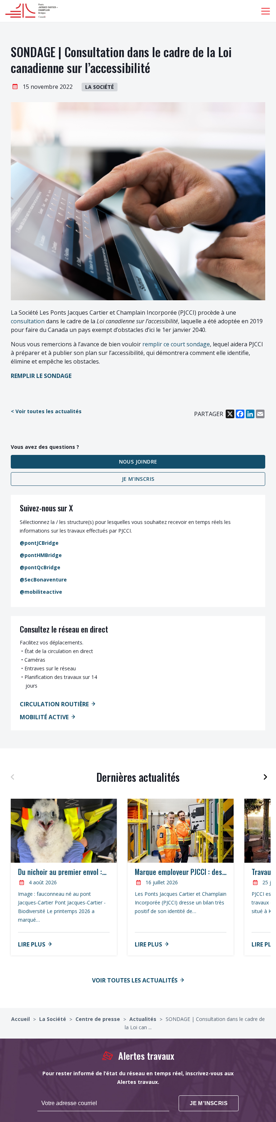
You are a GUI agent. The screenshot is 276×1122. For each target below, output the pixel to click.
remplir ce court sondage (176, 344)
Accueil (21, 1019)
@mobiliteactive (41, 591)
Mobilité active (44, 717)
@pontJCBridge (39, 542)
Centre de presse (98, 1019)
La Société (53, 1019)
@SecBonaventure (43, 579)
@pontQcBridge (40, 567)
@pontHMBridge (41, 555)
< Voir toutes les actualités (46, 411)
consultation (28, 321)
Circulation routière (54, 704)
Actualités (143, 1019)
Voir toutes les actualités (135, 980)
